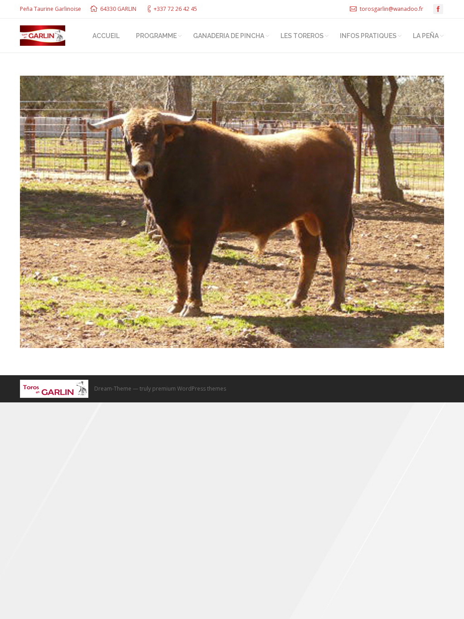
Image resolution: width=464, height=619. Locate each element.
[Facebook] (438, 9)
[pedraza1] (232, 212)
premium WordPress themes (189, 388)
